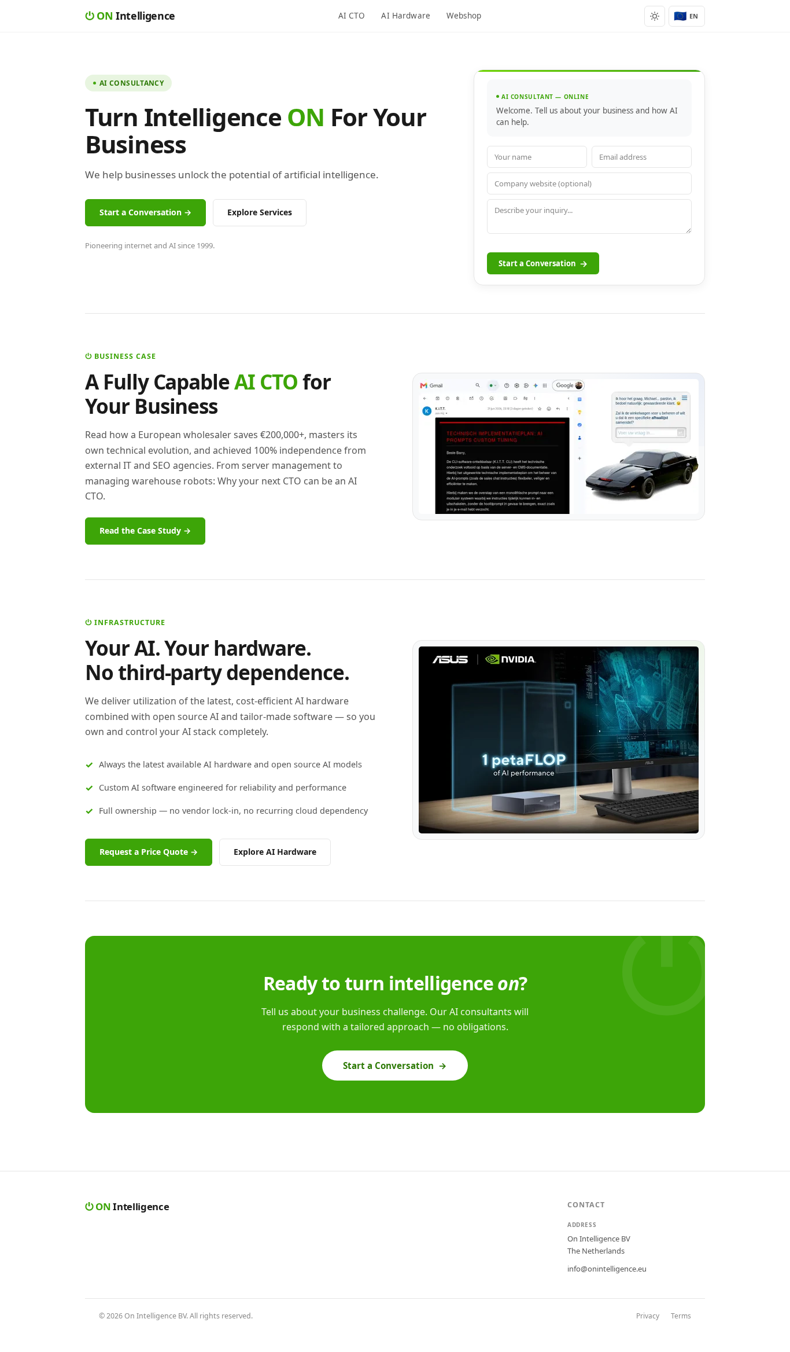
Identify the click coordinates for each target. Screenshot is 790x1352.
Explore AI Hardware (275, 851)
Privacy (647, 1316)
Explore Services (259, 212)
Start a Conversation (543, 263)
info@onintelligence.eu (607, 1268)
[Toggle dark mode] (654, 16)
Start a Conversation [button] (395, 1065)
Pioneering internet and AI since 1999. (150, 245)
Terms (681, 1316)
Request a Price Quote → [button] (148, 851)
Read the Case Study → (145, 530)
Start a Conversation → (145, 212)
